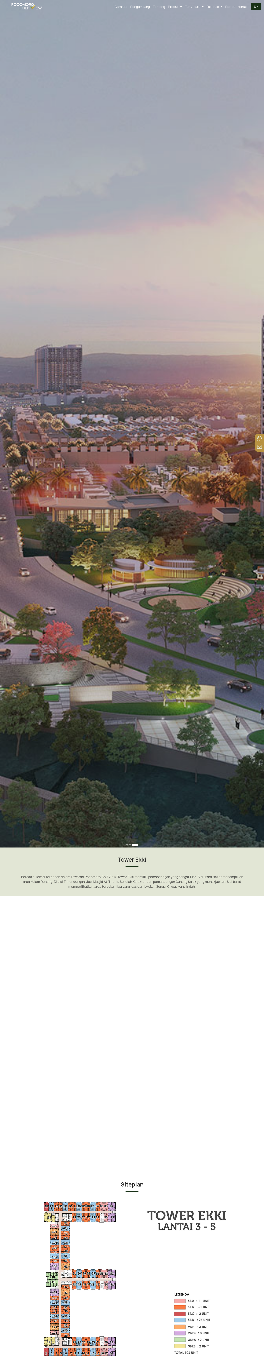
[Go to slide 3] (137, 845)
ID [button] (255, 7)
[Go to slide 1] (129, 845)
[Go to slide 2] (134, 845)
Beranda (121, 6)
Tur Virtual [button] (193, 6)
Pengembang (140, 6)
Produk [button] (173, 6)
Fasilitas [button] (213, 6)
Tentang (159, 6)
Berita (230, 6)
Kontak (242, 6)
